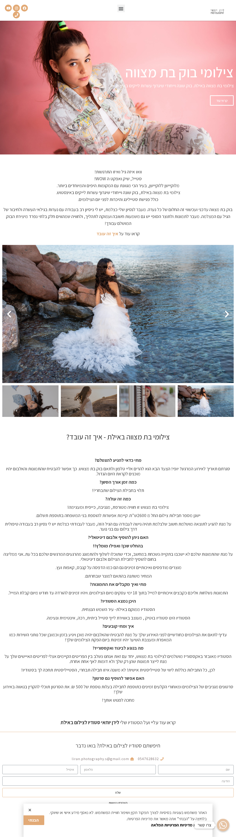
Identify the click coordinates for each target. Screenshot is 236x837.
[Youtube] (8, 8)
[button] (121, 8)
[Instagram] (16, 8)
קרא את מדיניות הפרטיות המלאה (179, 825)
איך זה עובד (108, 234)
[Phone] (16, 15)
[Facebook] (24, 8)
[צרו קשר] (223, 825)
